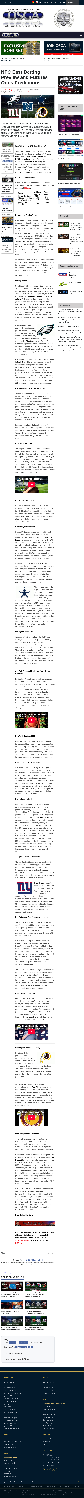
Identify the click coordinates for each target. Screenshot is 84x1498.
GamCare (62, 1494)
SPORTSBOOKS (6, 61)
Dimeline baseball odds (11, 1476)
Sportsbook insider (49, 1414)
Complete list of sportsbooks (13, 1393)
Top (79, 1482)
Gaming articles (48, 1420)
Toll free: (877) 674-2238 (53, 1462)
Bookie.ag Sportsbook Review (73, 275)
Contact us (77, 1486)
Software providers (49, 1393)
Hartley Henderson (49, 1409)
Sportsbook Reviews (69, 266)
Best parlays (7, 1407)
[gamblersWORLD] (70, 94)
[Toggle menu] (81, 35)
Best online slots (48, 1388)
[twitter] (51, 2)
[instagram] (55, 2)
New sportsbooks (9, 1388)
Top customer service (10, 1401)
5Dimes (27, 188)
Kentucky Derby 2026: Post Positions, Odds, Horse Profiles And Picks (70, 311)
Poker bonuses (8, 1444)
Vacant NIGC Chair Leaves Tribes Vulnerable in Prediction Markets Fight (76, 239)
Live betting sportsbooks (11, 1428)
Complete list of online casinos (52, 1385)
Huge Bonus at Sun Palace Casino (7, 230)
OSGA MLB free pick (10, 1474)
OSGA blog (46, 1406)
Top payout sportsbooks (11, 1398)
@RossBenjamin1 (22, 1240)
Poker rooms (43, 1482)
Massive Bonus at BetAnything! (68, 134)
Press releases (47, 1425)
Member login (47, 1441)
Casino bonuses (48, 1390)
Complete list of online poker (13, 1441)
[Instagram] (58, 1469)
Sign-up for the (28, 1260)
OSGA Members (49, 61)
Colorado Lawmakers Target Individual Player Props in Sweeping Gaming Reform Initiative (70, 339)
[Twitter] (49, 1469)
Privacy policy (40, 1486)
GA (38, 1494)
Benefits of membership (65, 1486)
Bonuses (16, 1482)
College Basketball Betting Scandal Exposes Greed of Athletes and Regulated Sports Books (70, 348)
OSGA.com (29, 92)
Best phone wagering (10, 1412)
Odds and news (8, 1460)
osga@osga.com (50, 1465)
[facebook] (47, 2)
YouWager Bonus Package (67, 207)
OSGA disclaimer (51, 1486)
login (12, 1342)
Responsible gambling (10, 1463)
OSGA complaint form (11, 1457)
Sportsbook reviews (10, 1382)
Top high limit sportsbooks (12, 1415)
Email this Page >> (7, 1273)
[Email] (53, 1469)
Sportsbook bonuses (10, 1396)
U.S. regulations (48, 1417)
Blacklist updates (48, 1428)
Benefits (45, 1444)
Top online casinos (49, 1382)
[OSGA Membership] (63, 48)
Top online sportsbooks (11, 1390)
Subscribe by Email (24, 1347)
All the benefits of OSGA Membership (56, 58)
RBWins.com (20, 1243)
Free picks (7, 1471)
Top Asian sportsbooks (11, 1420)
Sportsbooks (8, 1482)
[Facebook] (44, 1469)
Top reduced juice (9, 1409)
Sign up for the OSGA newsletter (54, 1404)
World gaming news (49, 1423)
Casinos (35, 1482)
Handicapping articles (10, 1468)
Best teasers (7, 1404)
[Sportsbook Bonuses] (20, 48)
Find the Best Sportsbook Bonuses (13, 58)
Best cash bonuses (10, 1385)
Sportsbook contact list (11, 1423)
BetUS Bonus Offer (64, 159)
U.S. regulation (25, 1482)
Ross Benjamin (10, 90)
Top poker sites (8, 1439)
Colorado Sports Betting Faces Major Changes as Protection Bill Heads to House (69, 320)
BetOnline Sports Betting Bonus (69, 183)
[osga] (23, 27)
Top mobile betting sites (11, 1418)
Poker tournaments (10, 1447)
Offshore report (48, 1412)
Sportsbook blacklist (10, 1426)
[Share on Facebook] (44, 1253)
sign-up (23, 1342)
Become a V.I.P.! (48, 1439)
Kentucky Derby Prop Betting (70, 326)
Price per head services (11, 1466)
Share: (3, 1253)
